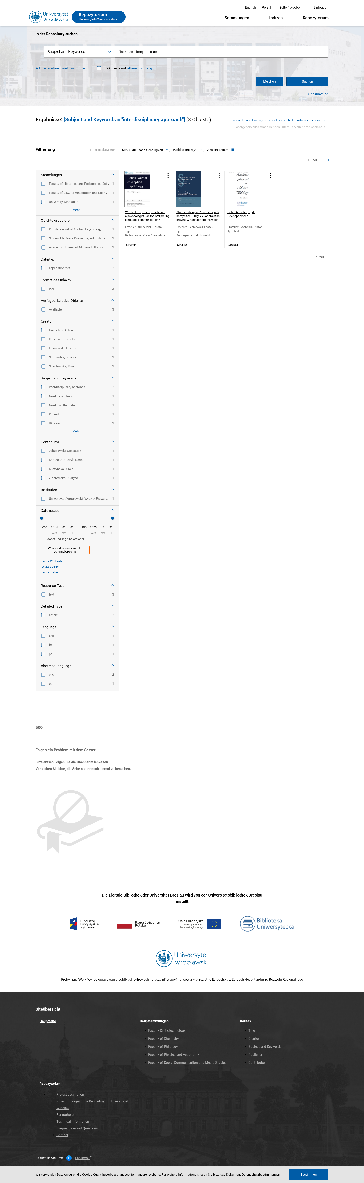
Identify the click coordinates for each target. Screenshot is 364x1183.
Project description (70, 1095)
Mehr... (77, 210)
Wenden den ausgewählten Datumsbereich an (65, 550)
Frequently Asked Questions (77, 1128)
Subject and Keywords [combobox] (66, 51)
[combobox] (221, 52)
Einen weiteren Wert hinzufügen (62, 68)
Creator (253, 1039)
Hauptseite (48, 1021)
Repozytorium (316, 17)
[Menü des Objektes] (168, 175)
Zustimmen (309, 1174)
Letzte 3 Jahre (50, 566)
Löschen (269, 82)
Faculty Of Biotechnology (167, 1031)
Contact (62, 1135)
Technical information (72, 1122)
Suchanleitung (317, 94)
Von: (45, 527)
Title (251, 1031)
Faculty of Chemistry (163, 1039)
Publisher (255, 1055)
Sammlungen (237, 17)
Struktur (131, 244)
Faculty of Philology (163, 1047)
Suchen (307, 82)
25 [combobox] (195, 150)
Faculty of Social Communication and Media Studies (187, 1063)
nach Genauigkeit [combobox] (150, 150)
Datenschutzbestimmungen (261, 1174)
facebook (82, 1158)
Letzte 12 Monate (52, 561)
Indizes (276, 17)
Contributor (256, 1063)
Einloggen (320, 7)
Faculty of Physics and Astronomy (173, 1055)
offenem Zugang (139, 68)
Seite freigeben (290, 7)
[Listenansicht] (231, 150)
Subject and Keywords (264, 1047)
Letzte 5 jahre (50, 572)
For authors (65, 1115)
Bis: (84, 527)
